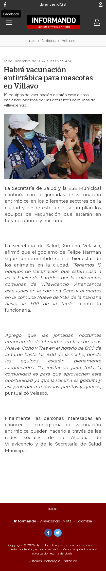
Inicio (53, 509)
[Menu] (9, 22)
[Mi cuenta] (100, 4)
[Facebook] (5, 4)
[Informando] (54, 22)
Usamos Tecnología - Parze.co (53, 561)
